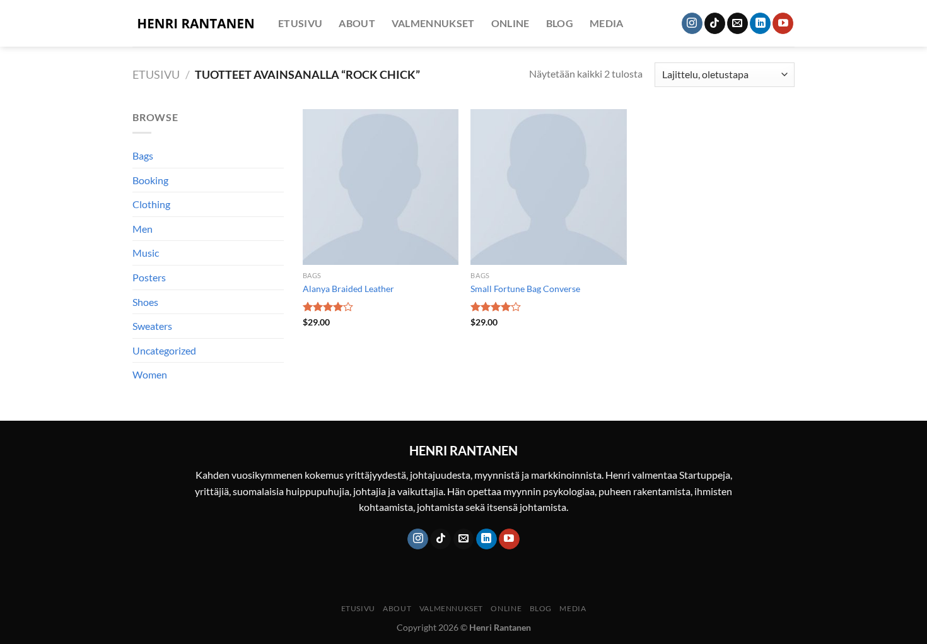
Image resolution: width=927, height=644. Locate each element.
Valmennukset (433, 23)
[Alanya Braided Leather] (380, 187)
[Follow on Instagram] (692, 23)
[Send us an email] (737, 23)
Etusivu (300, 23)
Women (149, 374)
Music (145, 253)
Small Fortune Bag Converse (525, 288)
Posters (149, 277)
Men (142, 229)
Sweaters (152, 326)
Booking (150, 180)
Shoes (145, 302)
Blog (559, 23)
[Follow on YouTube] (782, 23)
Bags (142, 155)
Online (510, 23)
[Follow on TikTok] (714, 23)
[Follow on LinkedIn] (760, 23)
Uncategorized (164, 350)
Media (607, 23)
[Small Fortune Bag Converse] (548, 187)
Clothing (151, 204)
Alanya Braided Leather (348, 288)
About (357, 23)
